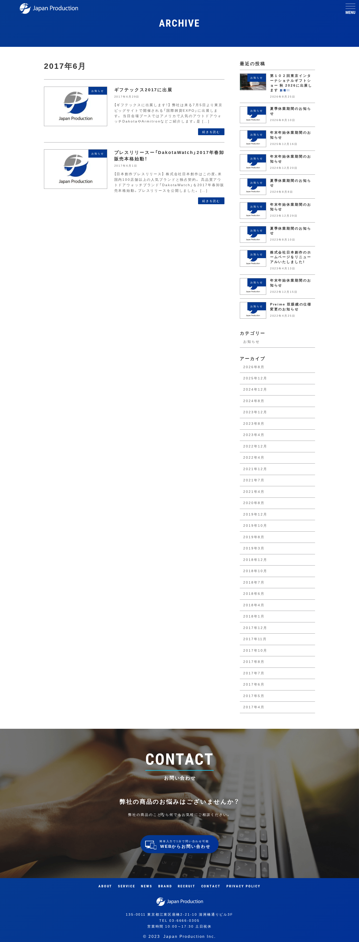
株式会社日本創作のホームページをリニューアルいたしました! (290, 257)
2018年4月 (254, 605)
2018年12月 (255, 559)
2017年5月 (254, 696)
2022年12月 (255, 446)
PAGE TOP (349, 932)
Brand (165, 886)
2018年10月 (255, 571)
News (146, 886)
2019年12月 (255, 514)
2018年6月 (254, 593)
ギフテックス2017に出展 (143, 89)
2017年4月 (254, 707)
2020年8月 (254, 503)
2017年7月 (254, 673)
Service (126, 886)
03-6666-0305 (184, 920)
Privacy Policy (243, 886)
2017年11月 (255, 639)
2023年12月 (255, 412)
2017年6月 (254, 684)
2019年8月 (254, 537)
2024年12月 (255, 389)
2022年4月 (254, 457)
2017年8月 (254, 661)
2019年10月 (255, 525)
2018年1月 (254, 616)
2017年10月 (255, 650)
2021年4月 (254, 491)
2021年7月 (254, 480)
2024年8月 (254, 401)
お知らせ (251, 341)
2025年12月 (255, 378)
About (105, 886)
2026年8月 (254, 367)
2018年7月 (254, 582)
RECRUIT (186, 886)
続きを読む (211, 131)
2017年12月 (255, 627)
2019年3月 (254, 548)
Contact (211, 886)
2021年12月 (255, 469)
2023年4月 (254, 434)
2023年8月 (254, 423)
